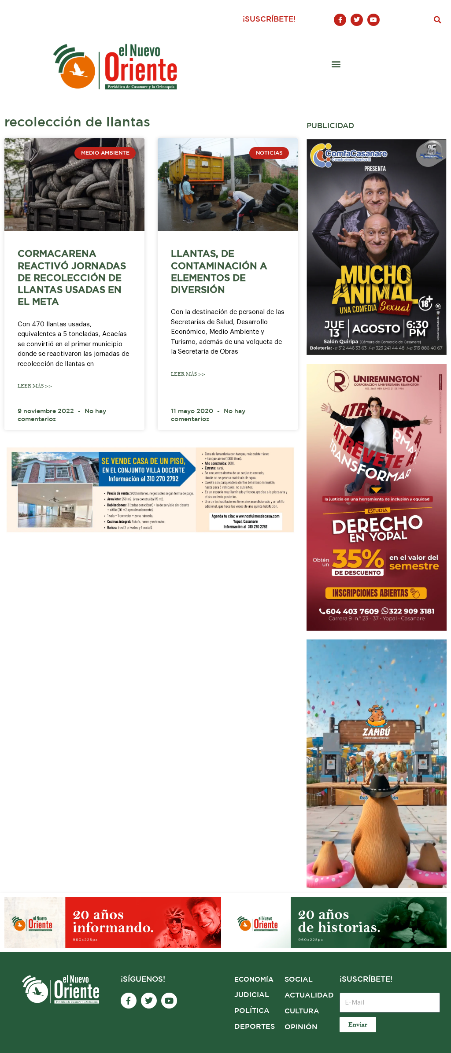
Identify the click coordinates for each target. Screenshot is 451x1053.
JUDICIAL (251, 995)
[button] (437, 19)
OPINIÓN (301, 1027)
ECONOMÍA (254, 980)
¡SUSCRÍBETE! (269, 19)
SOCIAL (299, 979)
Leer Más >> (35, 386)
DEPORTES (254, 1026)
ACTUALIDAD (309, 995)
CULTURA (302, 1011)
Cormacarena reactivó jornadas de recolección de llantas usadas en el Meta (72, 278)
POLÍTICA (252, 1011)
